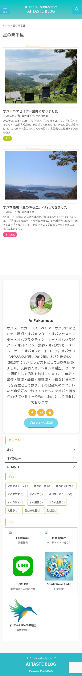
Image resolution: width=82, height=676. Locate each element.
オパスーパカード (60, 494)
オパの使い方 (65, 486)
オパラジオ (15, 502)
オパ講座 (36, 502)
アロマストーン (17, 486)
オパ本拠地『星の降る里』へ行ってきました (35, 207)
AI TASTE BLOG (41, 11)
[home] (50, 412)
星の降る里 (28, 116)
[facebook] (32, 412)
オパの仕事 (41, 116)
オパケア (36, 494)
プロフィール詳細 (41, 422)
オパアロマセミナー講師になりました (30, 111)
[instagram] (41, 412)
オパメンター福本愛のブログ (41, 658)
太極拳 (12, 510)
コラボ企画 (57, 502)
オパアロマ (15, 494)
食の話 (51, 510)
